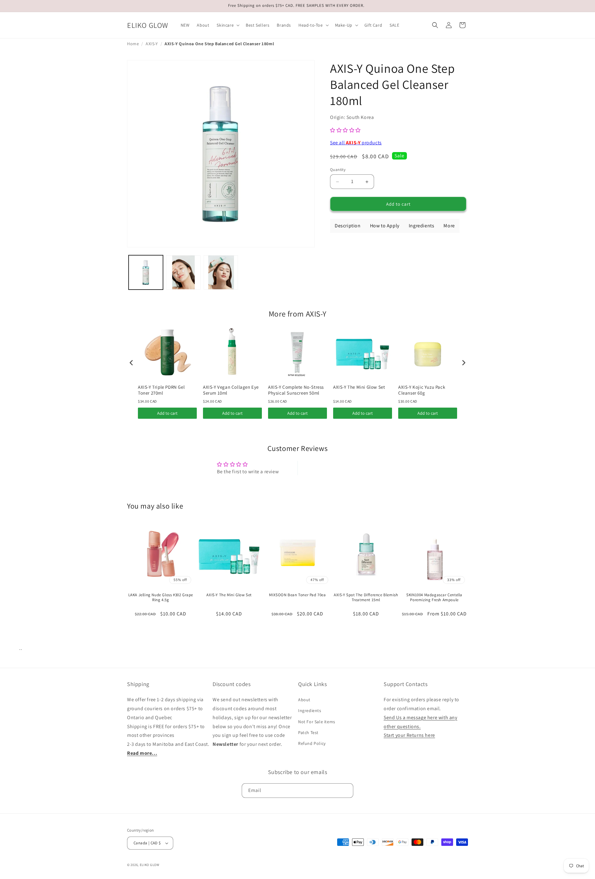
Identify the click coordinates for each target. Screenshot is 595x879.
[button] (227, 25)
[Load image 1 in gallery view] (146, 272)
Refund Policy (312, 743)
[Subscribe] (346, 790)
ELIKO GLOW (150, 865)
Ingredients (309, 710)
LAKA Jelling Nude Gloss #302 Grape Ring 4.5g (160, 598)
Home (133, 43)
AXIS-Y (152, 43)
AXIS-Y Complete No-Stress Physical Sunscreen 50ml (296, 390)
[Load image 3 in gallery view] (221, 272)
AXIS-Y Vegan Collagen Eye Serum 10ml (231, 390)
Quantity (338, 169)
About (304, 699)
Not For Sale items (316, 721)
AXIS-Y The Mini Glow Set (359, 387)
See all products (356, 142)
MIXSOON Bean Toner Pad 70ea (297, 595)
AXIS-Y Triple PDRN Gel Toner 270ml (161, 390)
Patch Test (308, 732)
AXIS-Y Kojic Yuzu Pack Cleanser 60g (421, 390)
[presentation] (131, 363)
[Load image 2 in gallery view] (183, 272)
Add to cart (167, 413)
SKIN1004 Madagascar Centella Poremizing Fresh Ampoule (434, 598)
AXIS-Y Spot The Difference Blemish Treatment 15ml (366, 598)
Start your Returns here (409, 735)
